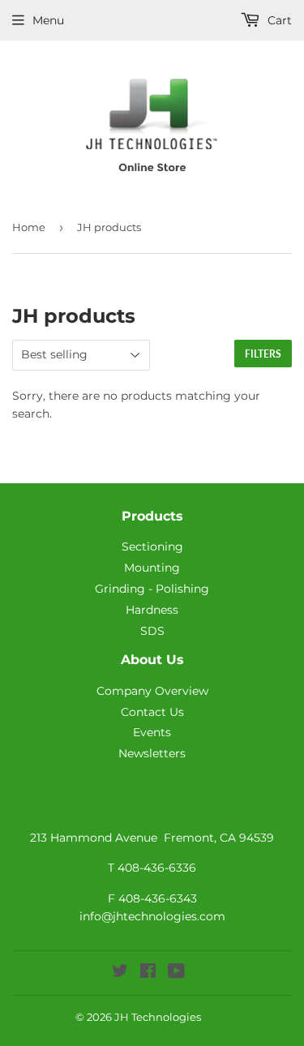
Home (28, 227)
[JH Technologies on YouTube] (176, 973)
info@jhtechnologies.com (152, 916)
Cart (278, 20)
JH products (109, 227)
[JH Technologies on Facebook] (147, 973)
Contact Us (152, 712)
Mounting (152, 567)
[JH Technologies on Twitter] (120, 973)
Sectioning (152, 546)
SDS (152, 631)
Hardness (152, 609)
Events (152, 732)
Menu (48, 20)
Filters (263, 354)
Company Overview (152, 691)
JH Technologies (157, 1016)
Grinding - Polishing (152, 588)
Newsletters (152, 753)
